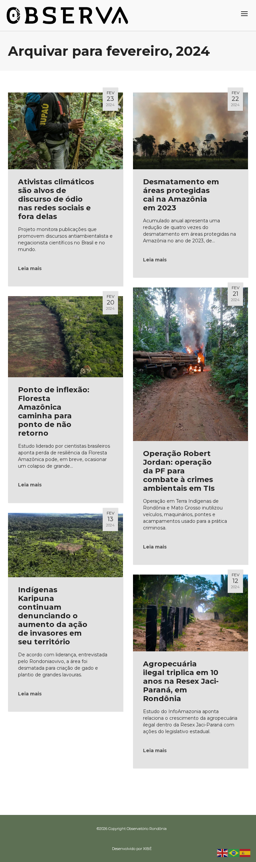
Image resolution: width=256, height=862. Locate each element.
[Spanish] (245, 853)
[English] (222, 853)
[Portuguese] (234, 853)
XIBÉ (147, 848)
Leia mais (30, 268)
